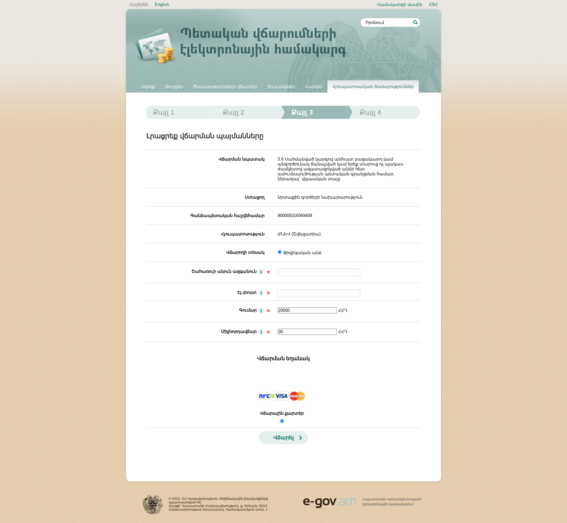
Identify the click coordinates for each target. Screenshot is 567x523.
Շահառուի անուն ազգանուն (224, 271)
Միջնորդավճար (239, 331)
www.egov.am (362, 500)
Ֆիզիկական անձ (302, 252)
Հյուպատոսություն (242, 233)
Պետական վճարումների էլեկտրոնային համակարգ (247, 46)
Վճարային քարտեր (282, 413)
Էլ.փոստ (247, 292)
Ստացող (254, 197)
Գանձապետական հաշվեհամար (227, 215)
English (162, 4)
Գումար (248, 310)
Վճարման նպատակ (241, 159)
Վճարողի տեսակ (245, 252)
